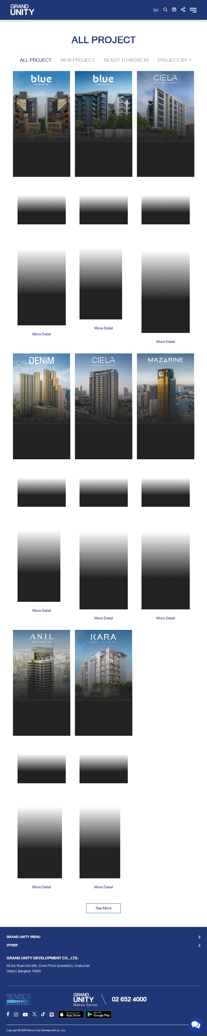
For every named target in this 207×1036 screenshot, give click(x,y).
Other (12, 945)
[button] (183, 10)
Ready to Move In (126, 60)
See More (103, 908)
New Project (78, 60)
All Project (35, 60)
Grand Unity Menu (23, 937)
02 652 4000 (129, 999)
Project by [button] (172, 60)
